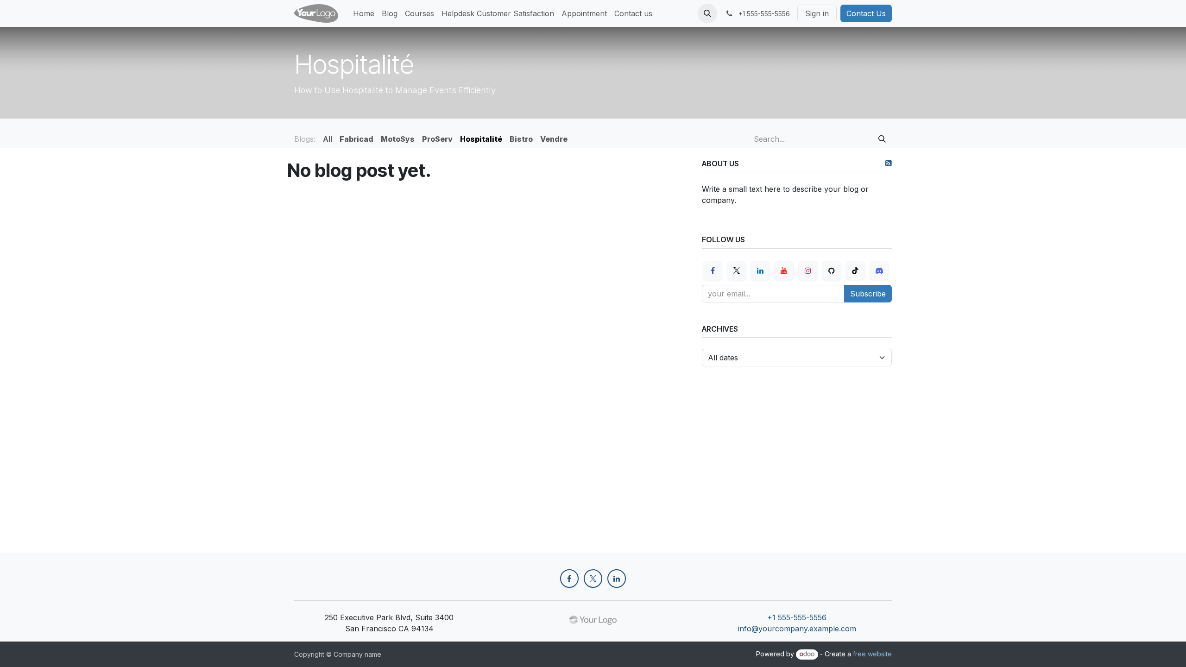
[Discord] (879, 270)
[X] (736, 270)
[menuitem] (363, 13)
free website (872, 654)
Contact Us (866, 13)
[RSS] (888, 163)
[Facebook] (712, 270)
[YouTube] (784, 270)
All (327, 139)
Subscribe (868, 293)
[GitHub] (831, 270)
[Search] (882, 139)
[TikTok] (855, 270)
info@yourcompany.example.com (797, 628)
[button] (707, 13)
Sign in (817, 13)
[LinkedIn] (760, 270)
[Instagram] (808, 270)
